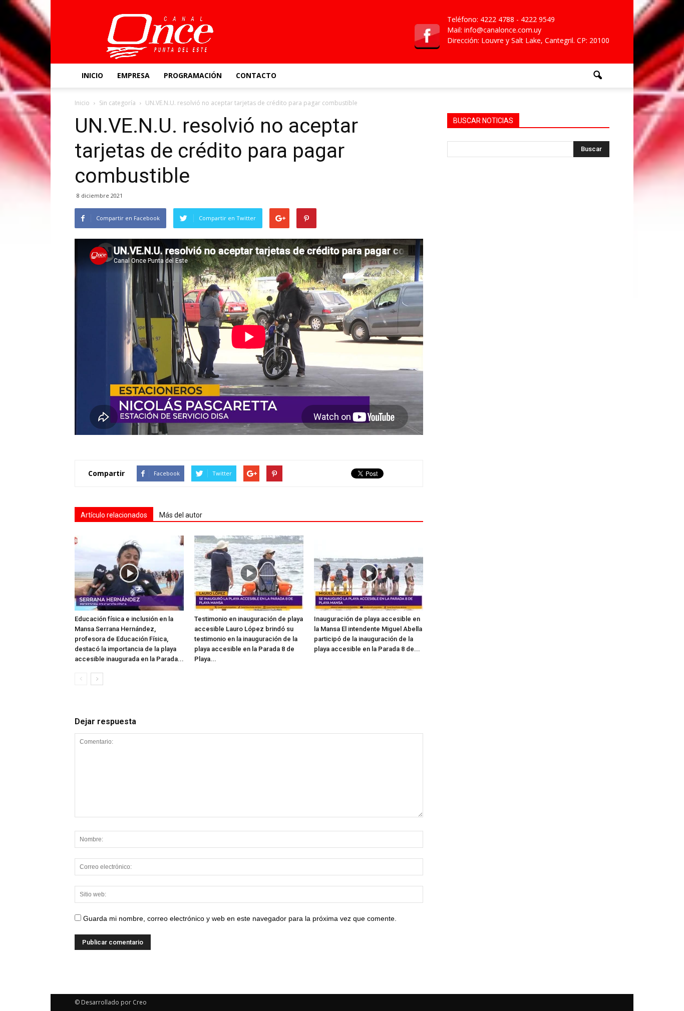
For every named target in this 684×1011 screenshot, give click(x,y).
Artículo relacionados (114, 515)
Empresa (133, 75)
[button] (597, 76)
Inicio (92, 75)
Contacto (256, 75)
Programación (193, 75)
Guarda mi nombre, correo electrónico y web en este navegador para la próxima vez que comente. (240, 918)
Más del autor (180, 515)
